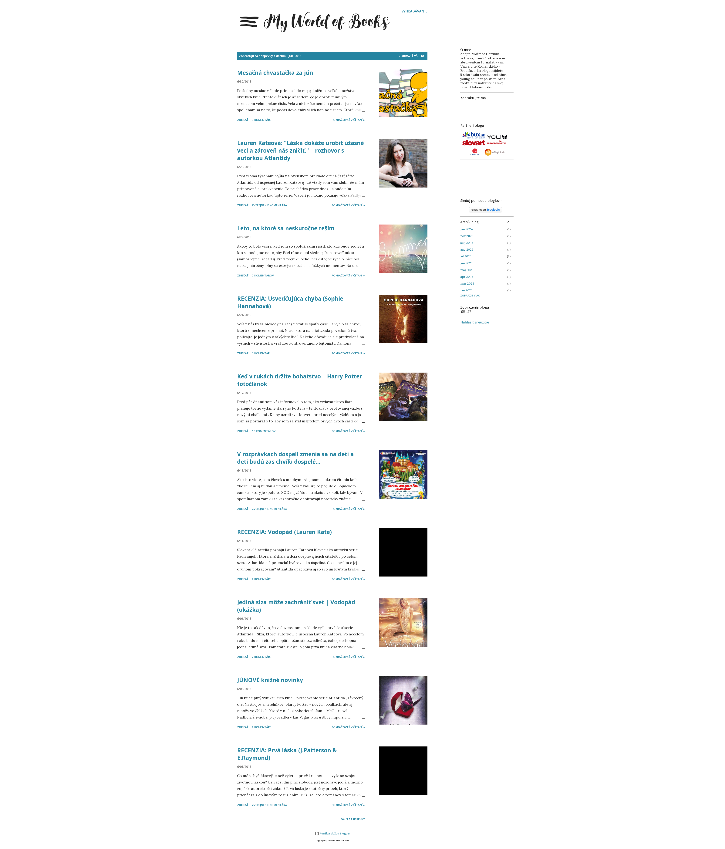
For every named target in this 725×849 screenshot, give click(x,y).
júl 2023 (465, 256)
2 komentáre (261, 579)
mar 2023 (467, 283)
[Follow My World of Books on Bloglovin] (485, 211)
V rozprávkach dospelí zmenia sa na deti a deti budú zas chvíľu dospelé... (295, 457)
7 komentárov (263, 275)
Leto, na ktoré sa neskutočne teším (286, 228)
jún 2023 (466, 263)
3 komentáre (261, 120)
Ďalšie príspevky (353, 819)
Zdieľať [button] (242, 120)
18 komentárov (263, 431)
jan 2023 (466, 290)
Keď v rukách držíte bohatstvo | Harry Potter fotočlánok (299, 380)
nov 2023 (466, 236)
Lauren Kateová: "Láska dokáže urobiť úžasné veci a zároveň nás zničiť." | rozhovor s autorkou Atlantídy (300, 150)
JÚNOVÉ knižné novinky (270, 680)
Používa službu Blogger (334, 833)
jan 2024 (466, 229)
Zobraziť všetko (412, 56)
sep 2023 (466, 243)
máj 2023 (467, 270)
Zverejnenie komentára (269, 205)
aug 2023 (466, 249)
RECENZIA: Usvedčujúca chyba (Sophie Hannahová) (290, 302)
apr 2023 (466, 277)
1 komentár (261, 353)
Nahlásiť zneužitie (474, 322)
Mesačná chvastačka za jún (275, 72)
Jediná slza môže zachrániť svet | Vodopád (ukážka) (296, 606)
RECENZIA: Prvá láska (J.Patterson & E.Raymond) (287, 754)
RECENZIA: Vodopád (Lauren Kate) (284, 532)
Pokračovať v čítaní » (348, 120)
